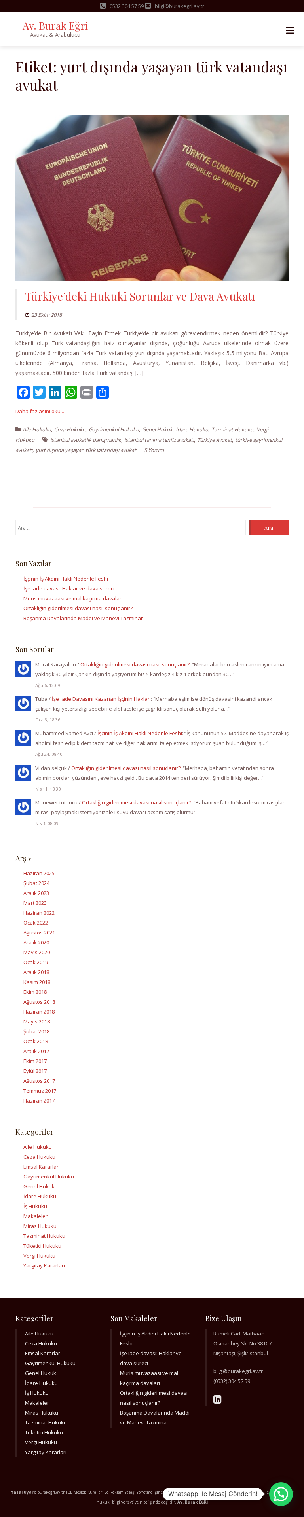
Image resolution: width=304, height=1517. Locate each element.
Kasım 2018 (36, 981)
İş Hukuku (35, 1206)
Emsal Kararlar (41, 1166)
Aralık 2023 (36, 893)
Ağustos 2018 (39, 1001)
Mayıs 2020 (36, 952)
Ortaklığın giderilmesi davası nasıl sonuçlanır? (78, 608)
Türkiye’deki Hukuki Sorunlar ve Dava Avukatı (140, 296)
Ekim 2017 (35, 1061)
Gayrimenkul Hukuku (114, 429)
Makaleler (35, 1216)
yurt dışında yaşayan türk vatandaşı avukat (86, 450)
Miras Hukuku (40, 1225)
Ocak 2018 (35, 1041)
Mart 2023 (35, 902)
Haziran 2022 (39, 912)
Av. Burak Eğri (55, 25)
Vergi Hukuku (39, 1255)
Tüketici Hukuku (42, 1245)
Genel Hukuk (157, 429)
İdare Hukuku (192, 429)
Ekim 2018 (35, 991)
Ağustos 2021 (39, 932)
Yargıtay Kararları (44, 1265)
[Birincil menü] (290, 31)
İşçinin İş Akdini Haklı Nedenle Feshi (65, 578)
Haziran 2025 (39, 873)
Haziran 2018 (39, 1011)
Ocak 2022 (35, 922)
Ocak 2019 (35, 962)
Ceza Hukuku (70, 429)
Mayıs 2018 (36, 1021)
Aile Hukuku (37, 429)
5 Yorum (154, 450)
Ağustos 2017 (39, 1080)
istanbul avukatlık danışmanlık (85, 439)
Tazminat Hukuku (232, 429)
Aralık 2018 (36, 972)
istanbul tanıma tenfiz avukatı (159, 439)
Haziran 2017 (39, 1100)
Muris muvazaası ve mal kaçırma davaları (73, 598)
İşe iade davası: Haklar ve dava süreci (68, 588)
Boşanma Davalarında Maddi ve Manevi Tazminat (82, 618)
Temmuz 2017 (39, 1090)
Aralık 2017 (36, 1051)
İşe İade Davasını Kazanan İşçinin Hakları (101, 698)
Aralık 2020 (36, 942)
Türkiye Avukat (214, 439)
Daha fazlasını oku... (39, 411)
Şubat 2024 (36, 883)
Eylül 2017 (35, 1070)
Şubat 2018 (36, 1031)
